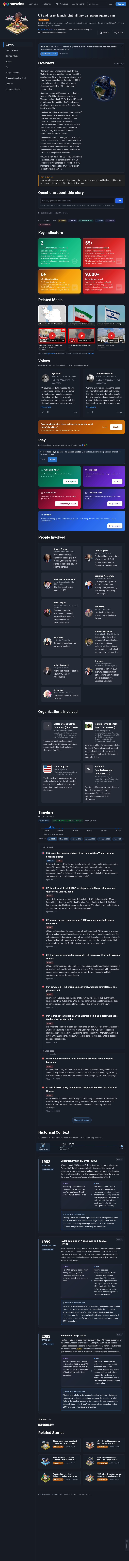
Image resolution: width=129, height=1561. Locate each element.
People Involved (13, 72)
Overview (10, 45)
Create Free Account (49, 54)
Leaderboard (78, 4)
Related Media (12, 56)
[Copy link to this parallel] (115, 1159)
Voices (9, 61)
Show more (46, 407)
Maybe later (63, 54)
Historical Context (13, 89)
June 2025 (117, 839)
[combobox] (97, 4)
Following (47, 4)
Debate (73, 220)
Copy (75, 412)
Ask (119, 200)
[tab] (43, 1147)
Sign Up (121, 4)
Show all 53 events (81, 1120)
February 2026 (77, 839)
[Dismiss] (122, 46)
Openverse (50, 353)
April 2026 (52, 839)
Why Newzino (62, 4)
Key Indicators (12, 50)
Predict (100, 220)
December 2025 (104, 839)
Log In (111, 4)
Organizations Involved (16, 78)
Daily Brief (33, 4)
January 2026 (90, 839)
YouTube (90, 353)
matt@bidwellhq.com (70, 1494)
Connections (46, 224)
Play (7, 67)
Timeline (9, 84)
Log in (104, 427)
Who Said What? (87, 220)
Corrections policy (85, 1494)
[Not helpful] (48, 412)
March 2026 (63, 839)
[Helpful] (43, 412)
